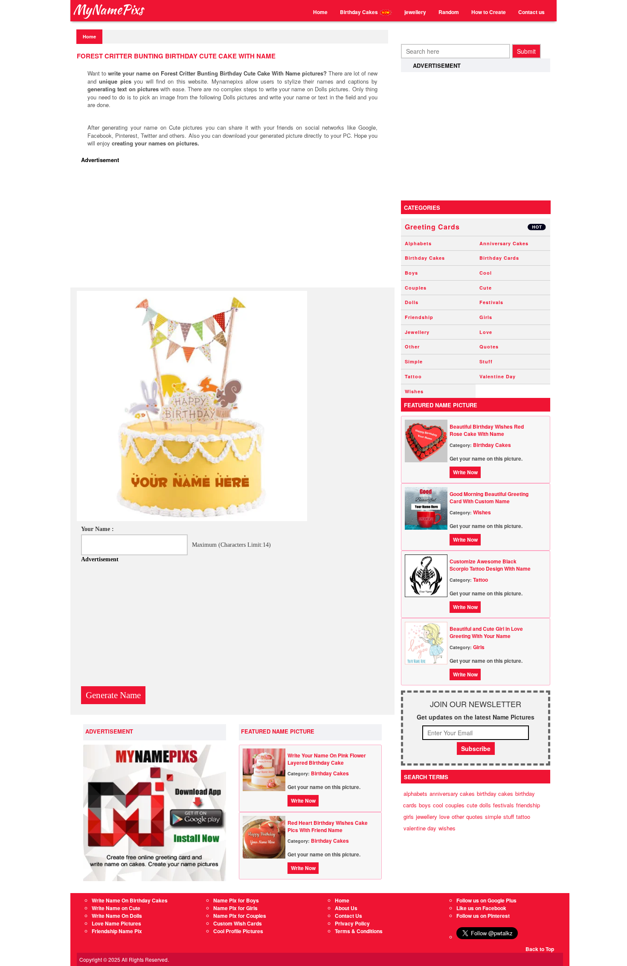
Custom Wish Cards (237, 923)
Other (412, 346)
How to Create (488, 12)
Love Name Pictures (116, 923)
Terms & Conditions (359, 931)
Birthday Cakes (359, 12)
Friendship (419, 317)
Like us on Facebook (481, 908)
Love (485, 332)
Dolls (411, 302)
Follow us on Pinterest (483, 916)
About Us (346, 908)
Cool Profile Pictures (238, 931)
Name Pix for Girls (235, 908)
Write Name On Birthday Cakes (130, 900)
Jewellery (417, 332)
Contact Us (348, 916)
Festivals (491, 302)
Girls (485, 317)
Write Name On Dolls (117, 916)
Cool (485, 273)
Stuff (486, 361)
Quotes (489, 346)
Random (448, 12)
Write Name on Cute (116, 908)
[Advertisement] (234, 227)
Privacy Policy (352, 923)
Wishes (414, 391)
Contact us (531, 12)
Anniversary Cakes (503, 243)
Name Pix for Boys (236, 900)
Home (320, 12)
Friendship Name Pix (117, 931)
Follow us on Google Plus (486, 900)
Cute (485, 287)
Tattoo (413, 376)
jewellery (415, 12)
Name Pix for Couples (239, 916)
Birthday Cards (499, 258)
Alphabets (418, 243)
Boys (411, 273)
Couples (416, 287)
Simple (414, 361)
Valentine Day (497, 376)
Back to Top (539, 949)
